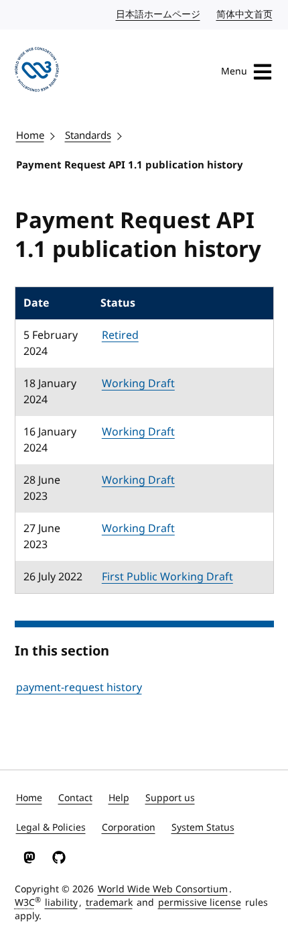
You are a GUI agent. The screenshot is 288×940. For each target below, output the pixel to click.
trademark (109, 903)
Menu (234, 71)
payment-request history (79, 688)
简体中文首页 (245, 14)
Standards (88, 135)
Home (30, 135)
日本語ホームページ (159, 14)
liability (61, 903)
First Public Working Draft (167, 577)
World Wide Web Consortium (163, 889)
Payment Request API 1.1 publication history (129, 165)
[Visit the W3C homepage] (37, 72)
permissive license (199, 903)
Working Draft (138, 384)
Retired (120, 335)
